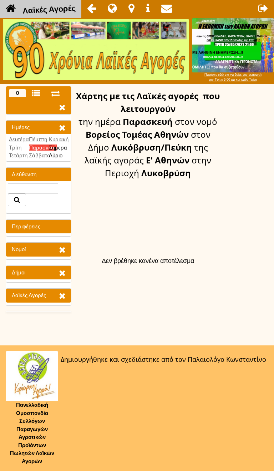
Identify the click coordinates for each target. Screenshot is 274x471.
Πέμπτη (38, 139)
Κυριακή (58, 139)
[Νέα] (112, 8)
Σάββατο (39, 155)
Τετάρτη (18, 155)
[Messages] (167, 8)
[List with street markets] (36, 93)
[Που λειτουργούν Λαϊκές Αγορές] (131, 8)
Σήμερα (58, 148)
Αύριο (55, 155)
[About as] (148, 8)
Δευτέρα (19, 139)
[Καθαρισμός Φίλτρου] (62, 127)
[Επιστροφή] (91, 8)
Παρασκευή (43, 148)
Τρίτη (15, 148)
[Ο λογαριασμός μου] (263, 8)
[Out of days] (55, 93)
